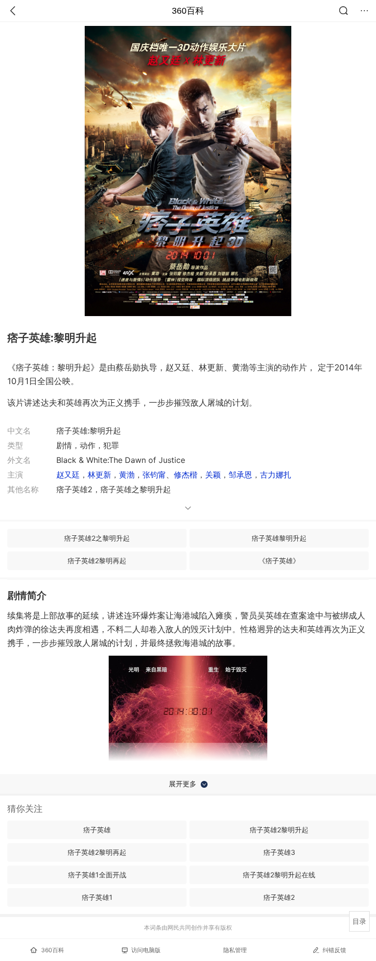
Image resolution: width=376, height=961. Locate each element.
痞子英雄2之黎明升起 (97, 538)
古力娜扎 (275, 475)
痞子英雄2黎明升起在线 (279, 874)
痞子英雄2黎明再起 (97, 560)
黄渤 (127, 475)
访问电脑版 (146, 950)
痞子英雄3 (279, 852)
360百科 (188, 11)
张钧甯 (154, 475)
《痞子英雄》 (279, 560)
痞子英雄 (97, 829)
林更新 (99, 475)
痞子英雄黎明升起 (279, 538)
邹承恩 (240, 475)
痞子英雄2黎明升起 (279, 829)
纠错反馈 (334, 950)
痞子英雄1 (97, 897)
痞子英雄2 (279, 897)
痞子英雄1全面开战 (97, 874)
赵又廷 (68, 475)
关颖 (213, 475)
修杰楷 (185, 475)
